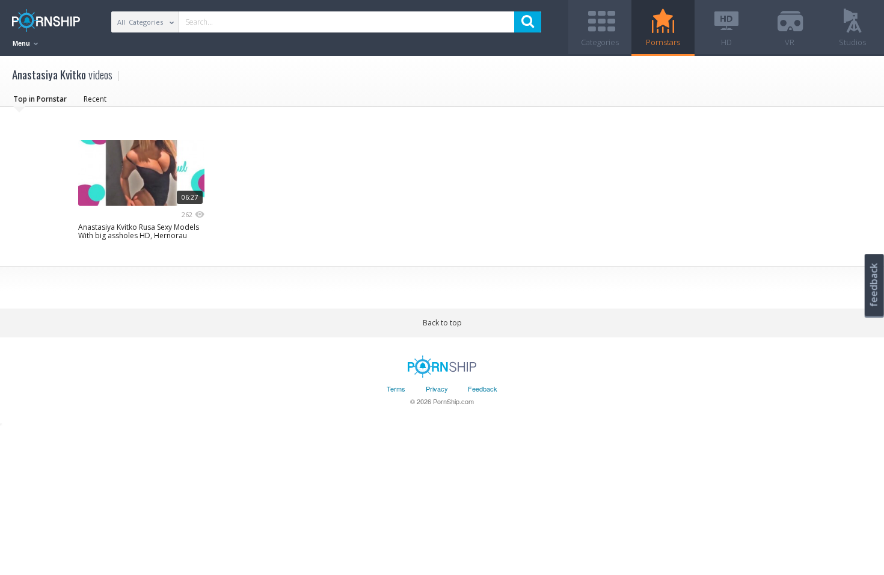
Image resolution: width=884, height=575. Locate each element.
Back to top (442, 323)
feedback (873, 285)
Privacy (437, 388)
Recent (95, 99)
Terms (396, 388)
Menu (22, 43)
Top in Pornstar (40, 99)
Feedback (482, 388)
